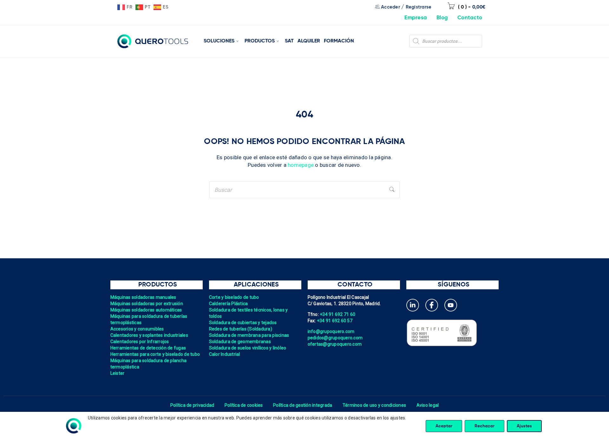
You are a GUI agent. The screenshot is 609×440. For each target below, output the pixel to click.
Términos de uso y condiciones (374, 405)
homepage (301, 165)
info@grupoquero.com (331, 331)
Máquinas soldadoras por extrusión (146, 303)
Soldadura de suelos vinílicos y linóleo (247, 347)
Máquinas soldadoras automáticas (146, 309)
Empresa (415, 18)
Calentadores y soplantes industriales (149, 335)
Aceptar (443, 426)
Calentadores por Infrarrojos (139, 341)
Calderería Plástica (228, 303)
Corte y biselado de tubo (234, 297)
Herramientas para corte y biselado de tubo (155, 354)
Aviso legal (427, 405)
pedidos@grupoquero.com (335, 337)
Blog (442, 18)
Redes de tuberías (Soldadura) (240, 328)
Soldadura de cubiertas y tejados (243, 322)
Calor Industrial (224, 354)
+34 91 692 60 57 (334, 320)
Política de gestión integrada (302, 405)
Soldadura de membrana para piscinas (249, 335)
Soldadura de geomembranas (240, 341)
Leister (117, 373)
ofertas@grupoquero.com (335, 344)
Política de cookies (244, 405)
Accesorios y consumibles (137, 328)
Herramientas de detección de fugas (148, 347)
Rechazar (484, 426)
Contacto (469, 18)
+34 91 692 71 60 (337, 314)
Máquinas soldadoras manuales (143, 297)
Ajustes (524, 426)
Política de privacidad (192, 405)
